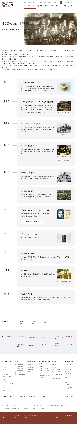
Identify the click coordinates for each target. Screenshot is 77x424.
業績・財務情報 (56, 369)
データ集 (67, 384)
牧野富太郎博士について (32, 222)
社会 (66, 380)
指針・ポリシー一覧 (8, 379)
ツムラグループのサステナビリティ (70, 370)
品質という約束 (7, 376)
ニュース (55, 2)
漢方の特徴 (30, 364)
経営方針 (54, 364)
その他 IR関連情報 (57, 378)
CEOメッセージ (7, 364)
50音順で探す (20, 367)
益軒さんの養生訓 (44, 375)
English (66, 2)
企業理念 (5, 369)
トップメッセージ (69, 364)
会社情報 (5, 367)
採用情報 (39, 2)
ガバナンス (67, 382)
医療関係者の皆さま (29, 2)
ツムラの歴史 (6, 374)
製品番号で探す (20, 368)
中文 (72, 2)
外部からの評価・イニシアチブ (70, 388)
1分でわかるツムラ (8, 372)
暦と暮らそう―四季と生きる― (44, 367)
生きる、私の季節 (44, 373)
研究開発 (5, 381)
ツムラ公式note (7, 390)
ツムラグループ (7, 388)
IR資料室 (54, 367)
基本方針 (67, 367)
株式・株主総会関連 (57, 372)
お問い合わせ (47, 2)
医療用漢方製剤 (19, 364)
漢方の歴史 (30, 367)
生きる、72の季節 (44, 370)
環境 (66, 377)
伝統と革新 (43, 377)
